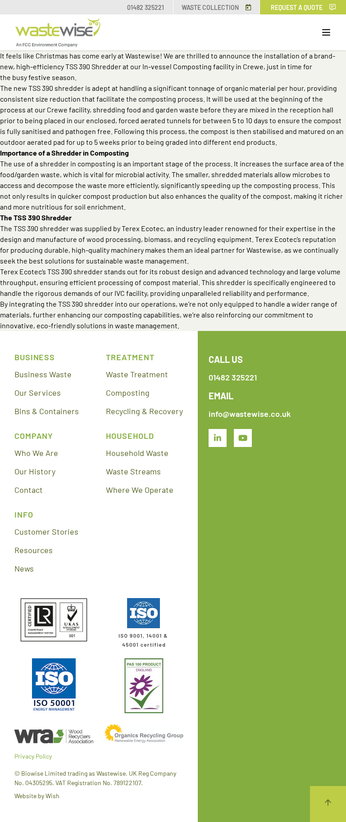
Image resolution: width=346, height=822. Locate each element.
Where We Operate (139, 490)
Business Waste (43, 374)
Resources (33, 550)
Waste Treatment (137, 374)
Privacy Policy (33, 756)
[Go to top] (328, 804)
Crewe (253, 66)
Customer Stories (46, 531)
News (24, 568)
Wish (52, 796)
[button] (326, 32)
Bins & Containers (46, 411)
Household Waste (137, 453)
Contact (28, 490)
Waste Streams (133, 471)
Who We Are (36, 453)
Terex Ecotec (143, 228)
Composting (128, 393)
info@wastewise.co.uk (250, 414)
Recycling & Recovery (144, 411)
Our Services (37, 393)
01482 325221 (145, 7)
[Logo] (57, 32)
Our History (34, 471)
